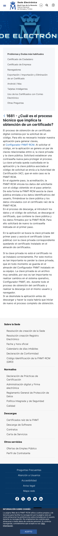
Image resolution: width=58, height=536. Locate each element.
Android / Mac (14, 83)
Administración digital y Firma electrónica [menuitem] (23, 386)
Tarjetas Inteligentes (17, 89)
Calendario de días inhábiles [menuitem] (22, 348)
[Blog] (35, 498)
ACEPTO (28, 531)
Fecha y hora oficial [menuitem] (17, 343)
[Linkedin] (41, 498)
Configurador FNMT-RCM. (20, 144)
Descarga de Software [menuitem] (19, 424)
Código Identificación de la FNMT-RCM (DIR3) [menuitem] (28, 360)
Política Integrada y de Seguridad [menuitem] (25, 401)
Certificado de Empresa (19, 64)
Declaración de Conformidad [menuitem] (23, 353)
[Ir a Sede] (23, 6)
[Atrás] (4, 116)
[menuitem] (29, 324)
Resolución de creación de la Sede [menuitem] (26, 330)
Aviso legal (29, 485)
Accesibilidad (29, 480)
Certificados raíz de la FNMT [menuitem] (23, 419)
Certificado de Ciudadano (20, 59)
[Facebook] (17, 498)
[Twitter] (23, 498)
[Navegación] (4, 5)
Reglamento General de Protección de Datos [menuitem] (28, 394)
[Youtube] (29, 498)
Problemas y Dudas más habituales (25, 54)
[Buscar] (47, 5)
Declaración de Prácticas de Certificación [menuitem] (22, 377)
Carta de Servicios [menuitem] (17, 434)
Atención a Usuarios (29, 475)
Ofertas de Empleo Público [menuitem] (22, 448)
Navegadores (14, 69)
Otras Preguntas (15, 103)
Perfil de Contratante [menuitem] (18, 453)
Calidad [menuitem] (11, 405)
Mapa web (29, 490)
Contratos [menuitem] (12, 429)
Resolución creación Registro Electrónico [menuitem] (23, 337)
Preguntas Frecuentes (29, 469)
